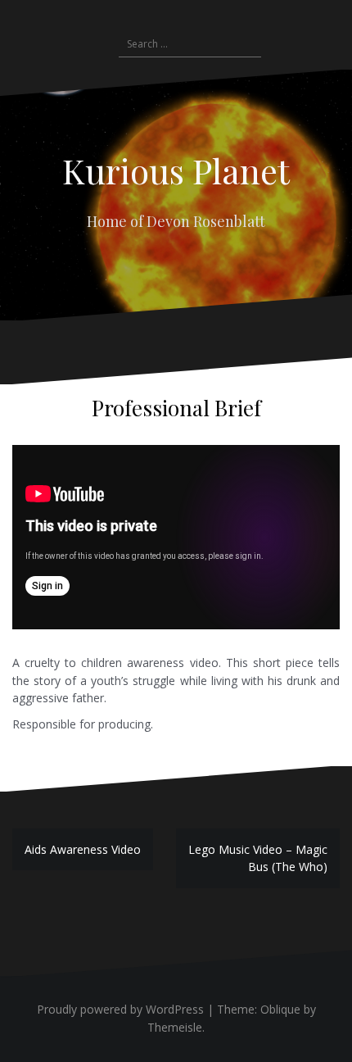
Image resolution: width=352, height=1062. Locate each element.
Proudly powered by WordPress (120, 1009)
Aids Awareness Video (83, 849)
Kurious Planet (176, 170)
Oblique (280, 1009)
